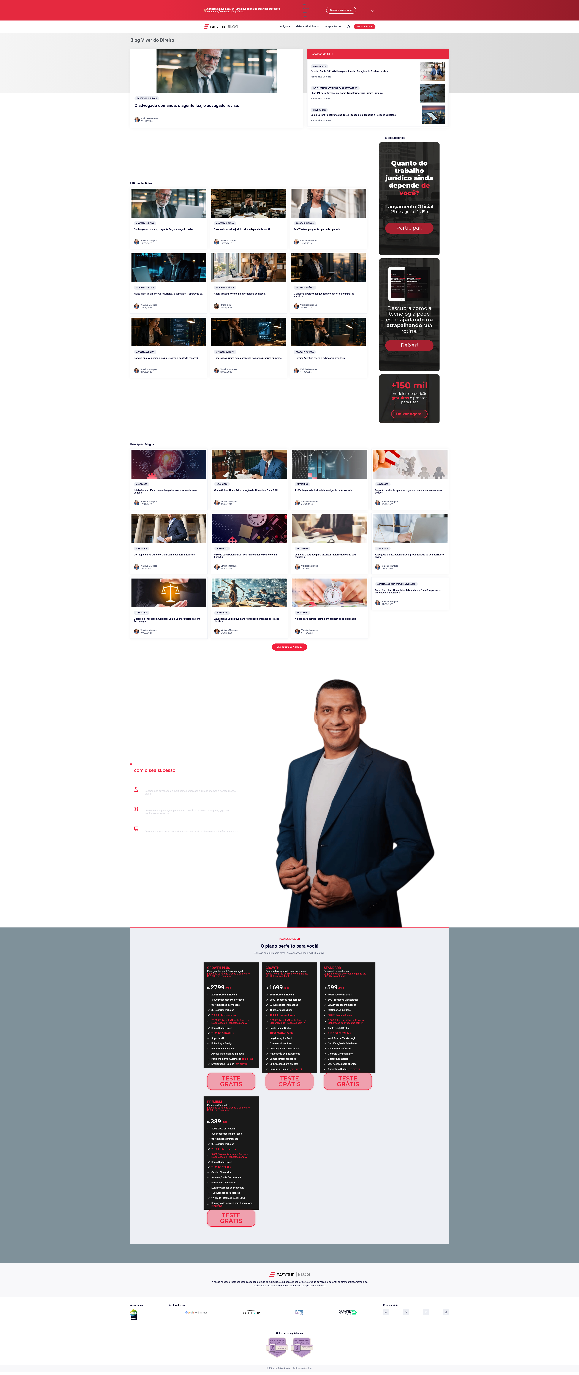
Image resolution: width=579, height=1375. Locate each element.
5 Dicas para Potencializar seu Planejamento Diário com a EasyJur (245, 555)
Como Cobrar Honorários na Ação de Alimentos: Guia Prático (247, 490)
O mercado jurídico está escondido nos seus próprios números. (248, 358)
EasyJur (400, 584)
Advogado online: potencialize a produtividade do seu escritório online (409, 555)
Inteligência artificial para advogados (335, 88)
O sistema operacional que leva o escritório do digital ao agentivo (324, 295)
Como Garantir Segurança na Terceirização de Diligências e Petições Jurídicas (353, 115)
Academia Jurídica (147, 98)
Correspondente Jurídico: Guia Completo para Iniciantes (164, 554)
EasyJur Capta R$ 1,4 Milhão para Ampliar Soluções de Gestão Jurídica (349, 71)
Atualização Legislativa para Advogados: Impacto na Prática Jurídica (247, 620)
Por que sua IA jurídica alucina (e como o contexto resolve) (166, 358)
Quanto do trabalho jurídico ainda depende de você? (242, 229)
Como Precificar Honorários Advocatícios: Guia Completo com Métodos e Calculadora (408, 591)
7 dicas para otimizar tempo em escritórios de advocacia (325, 618)
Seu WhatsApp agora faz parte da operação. (318, 229)
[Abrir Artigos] (289, 26)
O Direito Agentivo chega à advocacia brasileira (319, 358)
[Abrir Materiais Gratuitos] (318, 26)
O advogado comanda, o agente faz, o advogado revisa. (186, 105)
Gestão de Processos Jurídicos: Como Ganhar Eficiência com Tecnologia (167, 620)
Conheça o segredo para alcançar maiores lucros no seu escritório (325, 555)
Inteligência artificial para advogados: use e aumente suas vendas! (165, 491)
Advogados (319, 66)
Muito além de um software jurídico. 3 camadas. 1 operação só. (168, 293)
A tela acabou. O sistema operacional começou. (240, 293)
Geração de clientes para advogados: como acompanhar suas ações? (408, 491)
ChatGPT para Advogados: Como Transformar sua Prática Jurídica (347, 93)
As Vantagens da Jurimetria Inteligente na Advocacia (323, 490)
